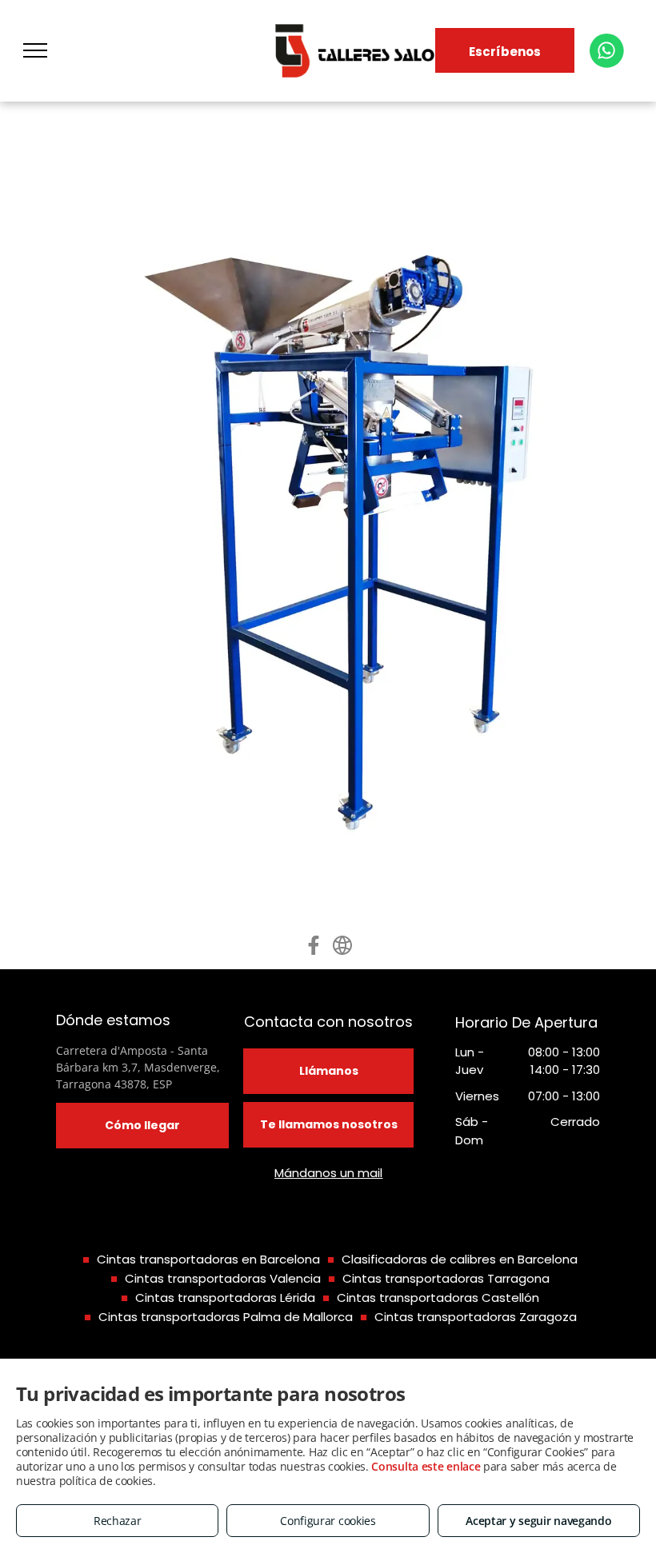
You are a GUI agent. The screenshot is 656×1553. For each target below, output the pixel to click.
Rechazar (118, 1520)
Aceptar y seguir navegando (538, 1520)
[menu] (35, 50)
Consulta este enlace (425, 1466)
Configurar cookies (328, 1520)
